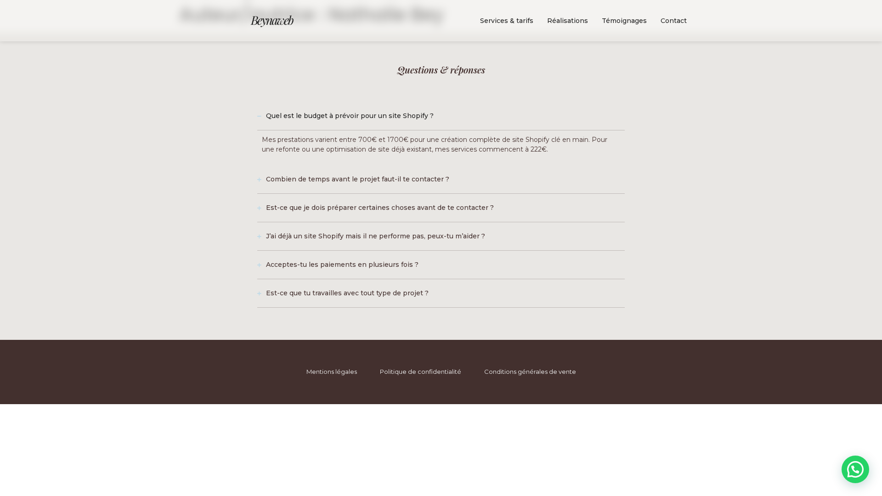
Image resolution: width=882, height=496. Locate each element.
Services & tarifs (506, 21)
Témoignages (624, 21)
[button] (855, 469)
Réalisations (567, 21)
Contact (674, 21)
